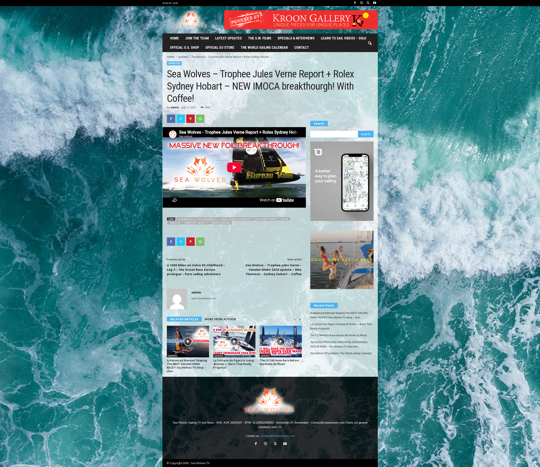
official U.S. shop (184, 47)
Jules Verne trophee (266, 219)
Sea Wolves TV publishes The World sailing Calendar (341, 353)
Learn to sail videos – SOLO (343, 38)
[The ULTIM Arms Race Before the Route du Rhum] (281, 341)
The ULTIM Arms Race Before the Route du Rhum (279, 362)
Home (174, 38)
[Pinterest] (190, 118)
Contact (301, 47)
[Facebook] (355, 3)
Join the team (197, 38)
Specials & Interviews (296, 38)
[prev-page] (295, 319)
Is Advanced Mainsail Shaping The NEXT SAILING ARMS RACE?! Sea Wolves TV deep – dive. (187, 365)
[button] (369, 43)
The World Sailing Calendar (264, 47)
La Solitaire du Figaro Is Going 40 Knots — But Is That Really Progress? (233, 363)
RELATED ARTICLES (184, 319)
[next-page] (300, 319)
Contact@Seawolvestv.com (277, 435)
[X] (368, 3)
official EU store (219, 47)
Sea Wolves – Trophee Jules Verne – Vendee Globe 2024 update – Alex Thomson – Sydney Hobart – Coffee (274, 269)
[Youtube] (374, 3)
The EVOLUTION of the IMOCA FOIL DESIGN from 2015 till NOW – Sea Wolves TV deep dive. (339, 344)
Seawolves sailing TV (196, 222)
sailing (284, 219)
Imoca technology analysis (236, 219)
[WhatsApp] (200, 118)
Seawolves (175, 222)
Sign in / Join (170, 3)
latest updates (228, 38)
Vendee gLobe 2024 (220, 222)
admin (174, 107)
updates (183, 57)
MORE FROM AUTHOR (220, 319)
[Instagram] (361, 3)
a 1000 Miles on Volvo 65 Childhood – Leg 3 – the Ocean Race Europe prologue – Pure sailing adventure (196, 269)
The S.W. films (259, 38)
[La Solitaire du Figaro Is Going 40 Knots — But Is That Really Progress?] (234, 341)
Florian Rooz (185, 219)
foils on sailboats (207, 219)
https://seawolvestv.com (203, 298)
